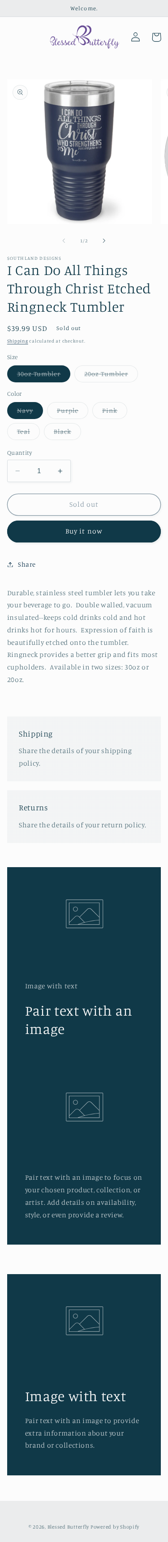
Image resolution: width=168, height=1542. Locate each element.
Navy (30, 412)
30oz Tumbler (44, 375)
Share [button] (27, 564)
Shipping (17, 340)
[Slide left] (63, 240)
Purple (72, 412)
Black (67, 433)
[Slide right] (104, 240)
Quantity (19, 452)
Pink (114, 412)
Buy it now (84, 531)
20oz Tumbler (111, 375)
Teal (28, 433)
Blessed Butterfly (68, 1527)
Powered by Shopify (114, 1527)
